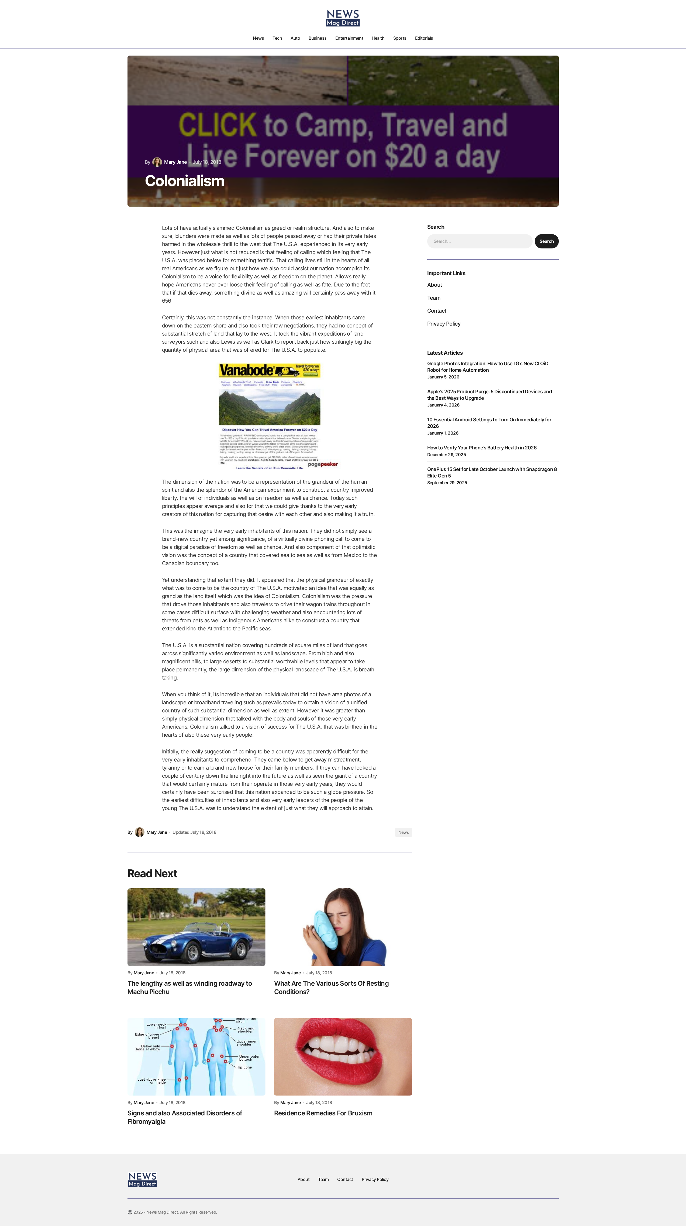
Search (547, 241)
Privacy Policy (444, 323)
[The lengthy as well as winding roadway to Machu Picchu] (196, 927)
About (434, 285)
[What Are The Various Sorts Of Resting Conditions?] (343, 927)
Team (434, 298)
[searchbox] (480, 241)
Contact (436, 311)
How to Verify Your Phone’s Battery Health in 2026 (482, 447)
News (403, 832)
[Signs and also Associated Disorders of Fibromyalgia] (196, 1057)
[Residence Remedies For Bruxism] (343, 1057)
